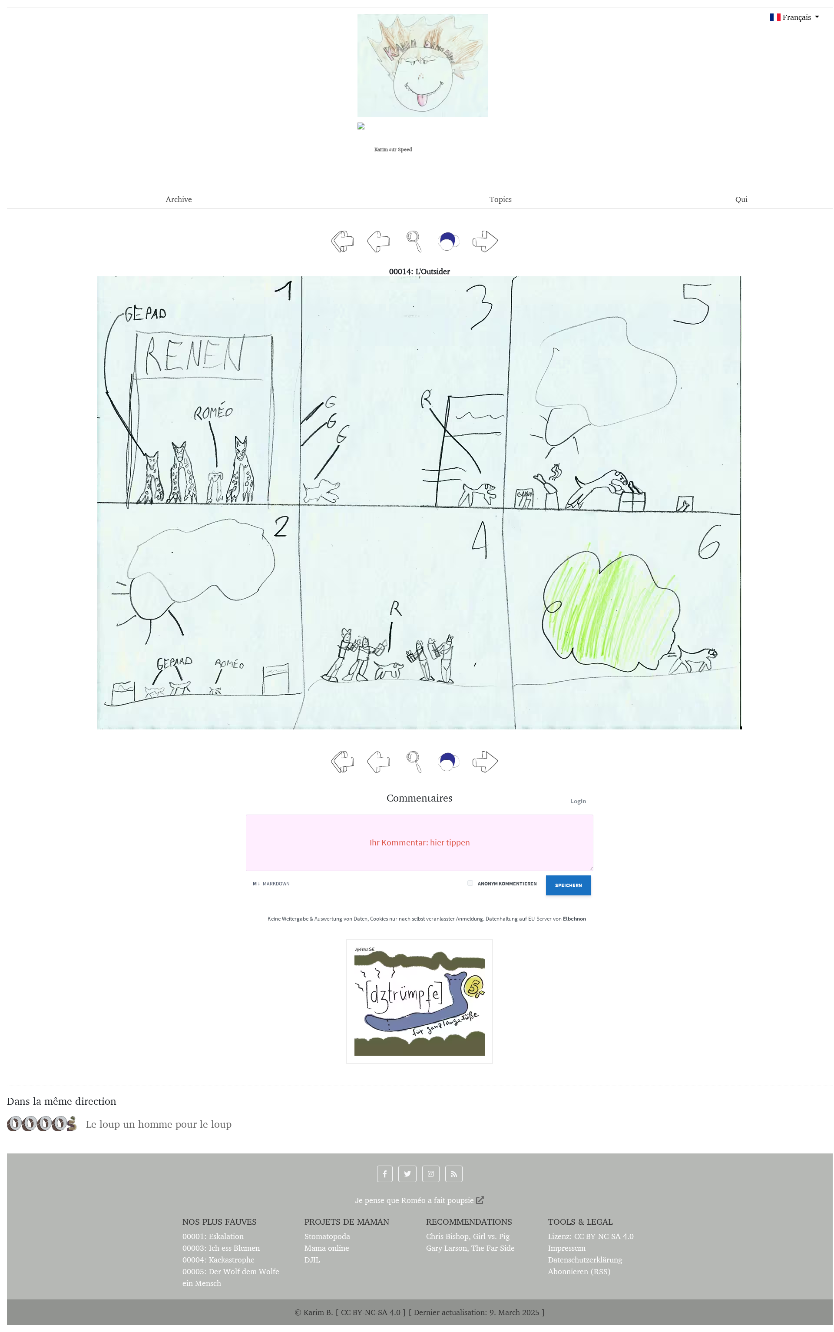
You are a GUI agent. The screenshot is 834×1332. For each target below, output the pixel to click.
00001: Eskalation (213, 1236)
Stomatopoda (327, 1236)
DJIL (312, 1260)
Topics (501, 199)
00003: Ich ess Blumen (221, 1248)
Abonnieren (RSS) (579, 1271)
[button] (385, 1174)
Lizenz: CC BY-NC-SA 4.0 (591, 1236)
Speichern (568, 885)
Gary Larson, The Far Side (470, 1248)
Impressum (567, 1248)
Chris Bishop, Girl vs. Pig (468, 1236)
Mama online (326, 1248)
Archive (179, 199)
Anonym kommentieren (507, 883)
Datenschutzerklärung (585, 1260)
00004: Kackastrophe (218, 1260)
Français (796, 17)
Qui (741, 199)
